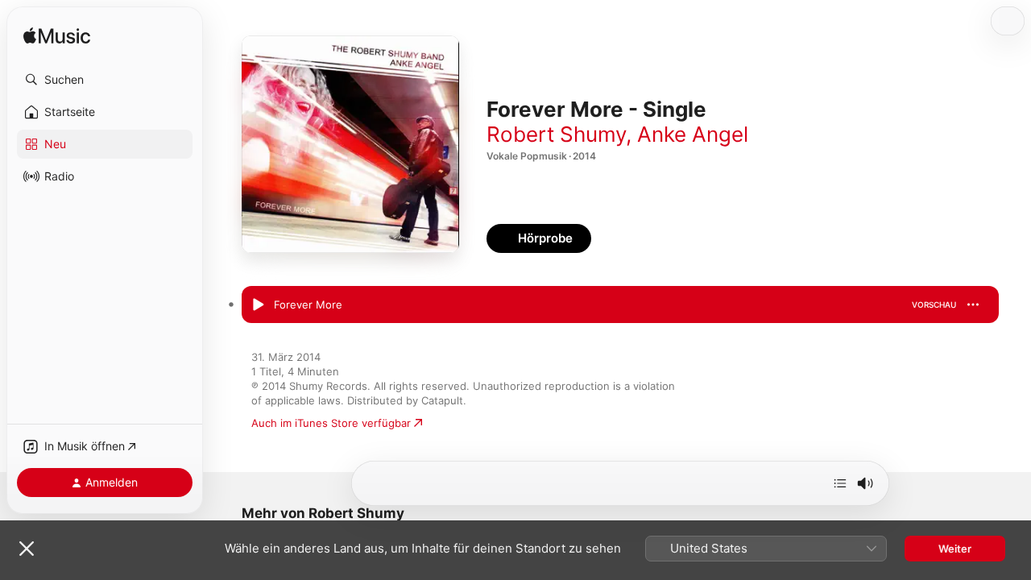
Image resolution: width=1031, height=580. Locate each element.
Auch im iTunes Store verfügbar (331, 422)
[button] (105, 79)
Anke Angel (692, 134)
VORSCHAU (934, 304)
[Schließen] (26, 548)
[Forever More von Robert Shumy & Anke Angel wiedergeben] (258, 305)
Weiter (954, 548)
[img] (56, 36)
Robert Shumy (556, 134)
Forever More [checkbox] (308, 304)
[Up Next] (840, 483)
